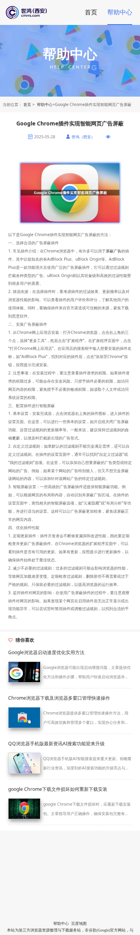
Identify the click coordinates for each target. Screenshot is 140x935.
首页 (91, 12)
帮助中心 (119, 12)
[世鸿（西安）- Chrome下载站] (41, 12)
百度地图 (79, 923)
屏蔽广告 (113, 251)
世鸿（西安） (83, 136)
